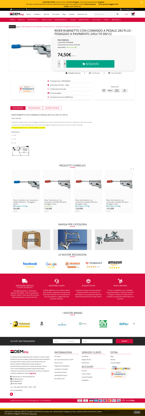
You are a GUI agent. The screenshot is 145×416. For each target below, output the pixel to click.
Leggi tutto (32, 373)
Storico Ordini (86, 374)
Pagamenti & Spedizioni (61, 366)
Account (84, 371)
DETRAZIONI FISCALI (60, 375)
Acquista (92, 64)
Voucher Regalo (115, 363)
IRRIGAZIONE (116, 20)
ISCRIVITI (124, 341)
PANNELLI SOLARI (47, 20)
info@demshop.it (17, 379)
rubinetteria (72, 240)
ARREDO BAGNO (84, 20)
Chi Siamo (57, 356)
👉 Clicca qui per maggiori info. (107, 4)
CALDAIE (72, 20)
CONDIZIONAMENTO (60, 20)
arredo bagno (31, 240)
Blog (112, 356)
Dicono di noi (58, 363)
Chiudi (137, 412)
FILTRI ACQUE (96, 20)
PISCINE (106, 20)
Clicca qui (33, 414)
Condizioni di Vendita (61, 369)
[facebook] (11, 394)
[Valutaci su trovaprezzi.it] (27, 89)
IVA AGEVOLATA (59, 379)
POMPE (12, 20)
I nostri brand (72, 313)
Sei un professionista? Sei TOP (63, 360)
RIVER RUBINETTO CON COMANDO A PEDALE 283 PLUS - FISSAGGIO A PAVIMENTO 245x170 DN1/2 (51, 27)
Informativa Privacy (60, 372)
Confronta (95, 73)
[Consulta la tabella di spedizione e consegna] (75, 47)
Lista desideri (116, 73)
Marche (113, 360)
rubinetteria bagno (114, 240)
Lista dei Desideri (87, 377)
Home (18, 27)
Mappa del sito (86, 360)
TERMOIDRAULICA (32, 20)
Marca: (60, 40)
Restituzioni (85, 363)
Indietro (13, 27)
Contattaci (85, 356)
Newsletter (85, 380)
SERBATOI (21, 20)
